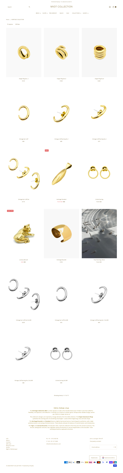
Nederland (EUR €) (109, 458)
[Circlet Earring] (99, 173)
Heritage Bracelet (61, 260)
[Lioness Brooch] (23, 233)
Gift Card (8, 444)
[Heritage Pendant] (61, 173)
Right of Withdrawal (11, 449)
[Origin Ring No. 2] (23, 52)
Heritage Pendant (61, 199)
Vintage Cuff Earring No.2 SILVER (24, 380)
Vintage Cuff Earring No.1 (61, 139)
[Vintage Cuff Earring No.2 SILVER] (23, 354)
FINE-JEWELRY (53, 13)
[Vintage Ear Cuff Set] (23, 173)
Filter (18, 24)
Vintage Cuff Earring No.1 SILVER (99, 320)
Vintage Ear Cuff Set (23, 199)
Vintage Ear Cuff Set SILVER (23, 320)
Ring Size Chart (10, 445)
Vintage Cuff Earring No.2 (99, 139)
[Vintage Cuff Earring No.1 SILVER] (99, 294)
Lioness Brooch (23, 260)
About (8, 440)
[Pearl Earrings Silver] (99, 233)
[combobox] (19, 7)
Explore (11, 24)
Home (7, 19)
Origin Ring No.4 (99, 78)
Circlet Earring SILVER (61, 380)
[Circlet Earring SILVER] (61, 354)
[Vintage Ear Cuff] (23, 112)
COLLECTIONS (76, 13)
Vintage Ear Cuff (23, 139)
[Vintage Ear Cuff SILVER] (61, 294)
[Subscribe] (114, 447)
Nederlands (94, 458)
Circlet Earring (99, 199)
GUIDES (85, 13)
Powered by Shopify (28, 466)
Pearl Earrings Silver (99, 260)
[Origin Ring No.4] (99, 52)
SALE (67, 13)
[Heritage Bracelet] (61, 233)
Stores (8, 447)
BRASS (38, 13)
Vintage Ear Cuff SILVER (61, 320)
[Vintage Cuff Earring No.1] (61, 112)
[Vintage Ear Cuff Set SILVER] (23, 294)
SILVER (44, 13)
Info (7, 438)
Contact (8, 442)
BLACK (61, 13)
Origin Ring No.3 (61, 78)
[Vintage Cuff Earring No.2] (99, 112)
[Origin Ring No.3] (61, 52)
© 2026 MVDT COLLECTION (13, 466)
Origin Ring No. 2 (23, 78)
